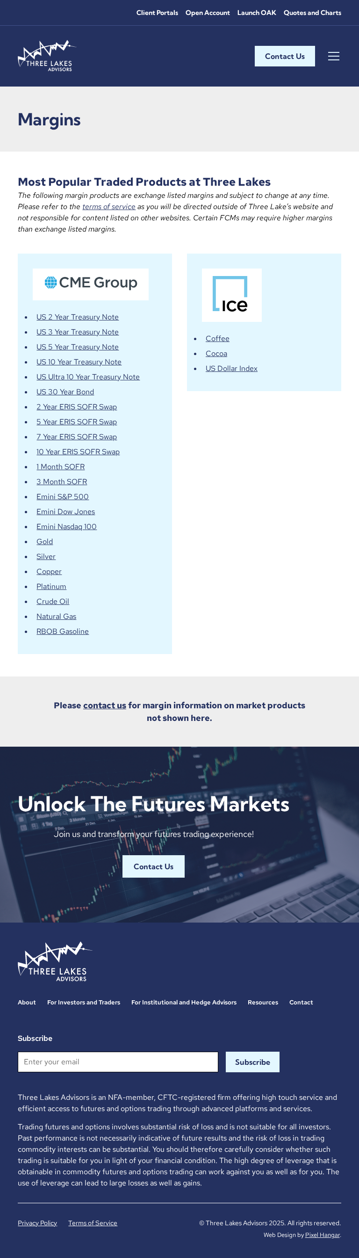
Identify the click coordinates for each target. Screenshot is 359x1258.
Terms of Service (92, 1223)
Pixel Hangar (322, 1235)
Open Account (208, 12)
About (27, 1002)
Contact (301, 1002)
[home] (47, 56)
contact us (104, 705)
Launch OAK (256, 12)
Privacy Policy (37, 1223)
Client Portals (157, 12)
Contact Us (285, 56)
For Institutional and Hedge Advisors (184, 1002)
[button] (332, 56)
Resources (263, 1002)
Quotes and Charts (312, 12)
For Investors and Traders (83, 1002)
